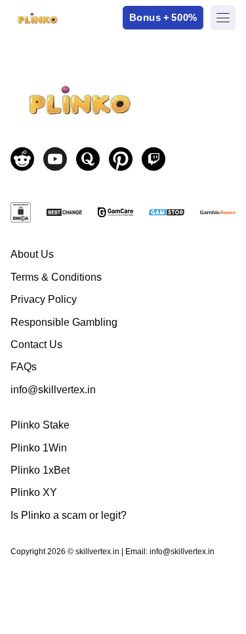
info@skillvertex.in (53, 389)
